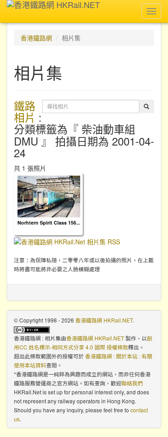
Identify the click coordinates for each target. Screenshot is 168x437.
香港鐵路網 (36, 37)
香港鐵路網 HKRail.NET (104, 320)
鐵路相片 (24, 111)
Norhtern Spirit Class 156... (48, 222)
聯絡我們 (132, 383)
